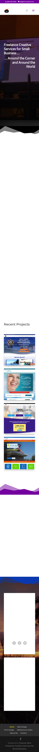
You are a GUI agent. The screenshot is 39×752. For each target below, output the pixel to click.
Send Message (20, 701)
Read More (11, 299)
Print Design (9, 730)
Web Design (19, 152)
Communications (19, 218)
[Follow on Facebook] (14, 643)
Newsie (7, 566)
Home (12, 727)
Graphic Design (19, 183)
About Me (19, 99)
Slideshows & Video (24, 730)
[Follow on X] (19, 643)
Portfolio (19, 478)
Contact (23, 733)
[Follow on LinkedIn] (25, 643)
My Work (19, 111)
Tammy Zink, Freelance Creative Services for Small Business (19, 746)
